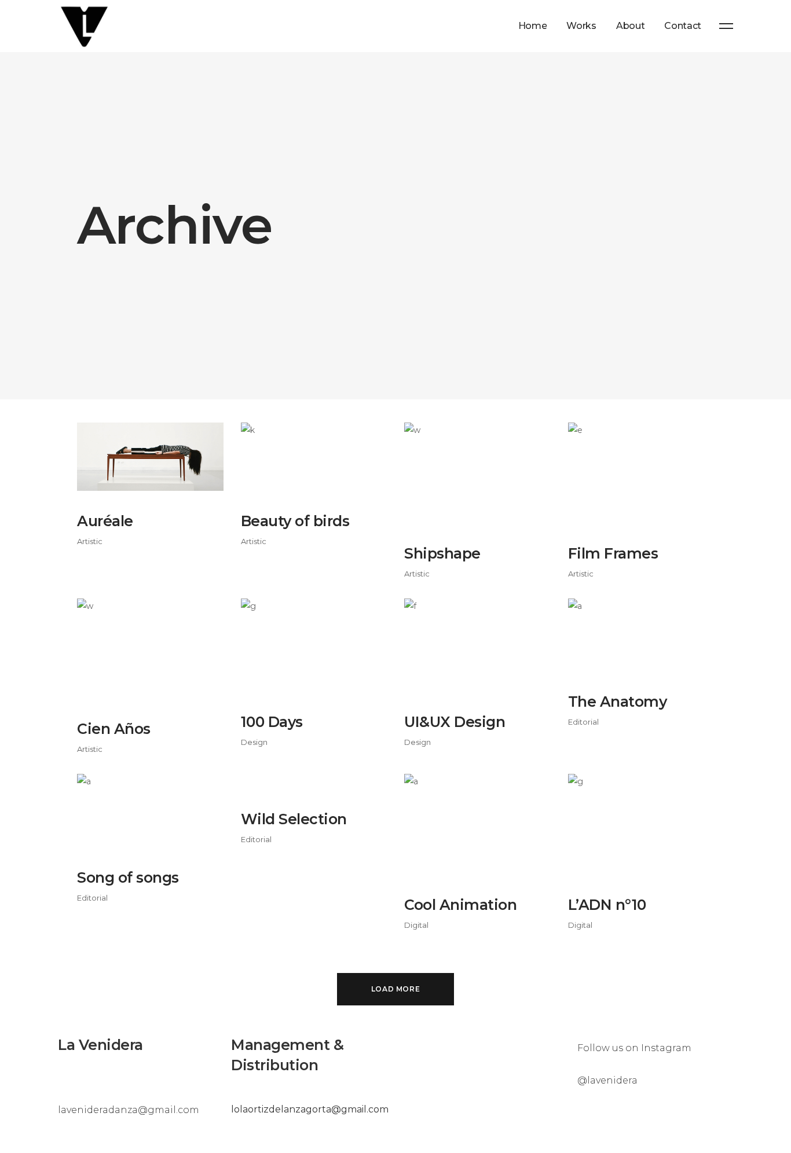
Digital (416, 925)
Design (254, 742)
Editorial (583, 721)
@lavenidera (607, 1080)
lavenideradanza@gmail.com (128, 1109)
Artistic (89, 541)
